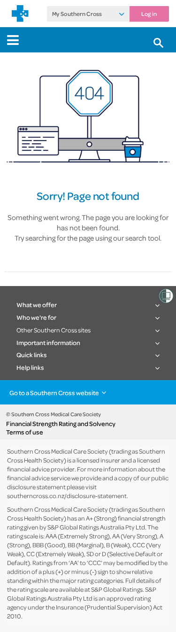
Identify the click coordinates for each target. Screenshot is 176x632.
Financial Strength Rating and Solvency (60, 423)
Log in (149, 14)
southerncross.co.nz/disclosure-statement (67, 495)
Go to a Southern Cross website (54, 392)
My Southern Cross (77, 14)
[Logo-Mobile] (20, 13)
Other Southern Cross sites (53, 329)
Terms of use (24, 432)
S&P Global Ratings (117, 589)
